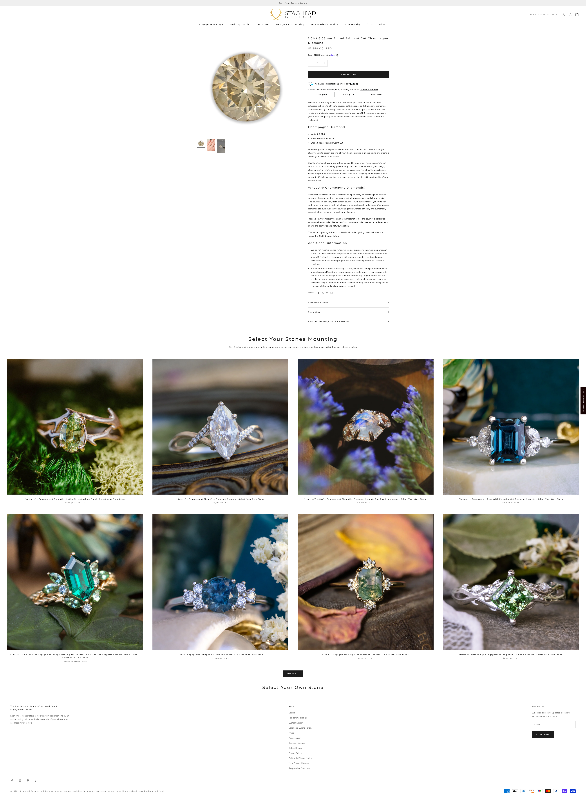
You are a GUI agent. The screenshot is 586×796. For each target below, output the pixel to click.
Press (291, 732)
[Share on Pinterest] (327, 293)
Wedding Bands (240, 24)
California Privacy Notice (300, 758)
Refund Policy (295, 748)
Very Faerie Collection (324, 24)
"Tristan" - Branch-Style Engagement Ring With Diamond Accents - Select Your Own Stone (510, 655)
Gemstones (263, 24)
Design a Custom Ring (290, 24)
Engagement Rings (211, 24)
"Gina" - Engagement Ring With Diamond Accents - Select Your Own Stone (220, 655)
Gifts (370, 24)
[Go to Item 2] (211, 145)
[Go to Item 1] (201, 143)
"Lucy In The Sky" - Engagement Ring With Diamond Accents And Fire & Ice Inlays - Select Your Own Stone (365, 499)
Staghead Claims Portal (300, 727)
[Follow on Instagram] (19, 780)
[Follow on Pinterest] (27, 780)
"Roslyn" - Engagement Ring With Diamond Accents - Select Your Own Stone (220, 499)
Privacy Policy (295, 753)
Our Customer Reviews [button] (583, 400)
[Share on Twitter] (323, 293)
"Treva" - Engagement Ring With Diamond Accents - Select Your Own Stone (365, 655)
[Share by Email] (331, 293)
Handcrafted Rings (298, 717)
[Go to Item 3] (220, 146)
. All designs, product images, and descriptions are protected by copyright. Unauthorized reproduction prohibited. (102, 791)
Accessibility (295, 738)
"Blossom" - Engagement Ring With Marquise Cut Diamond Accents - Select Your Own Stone (511, 499)
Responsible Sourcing (299, 768)
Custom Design (296, 722)
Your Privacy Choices (299, 763)
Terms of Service (297, 743)
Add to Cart (349, 74)
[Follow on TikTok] (35, 780)
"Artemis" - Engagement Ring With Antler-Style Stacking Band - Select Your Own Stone (75, 499)
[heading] (293, 14)
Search (292, 712)
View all (293, 673)
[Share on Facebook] (318, 293)
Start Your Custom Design (293, 3)
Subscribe (543, 734)
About (383, 24)
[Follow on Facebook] (11, 780)
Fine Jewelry (352, 24)
